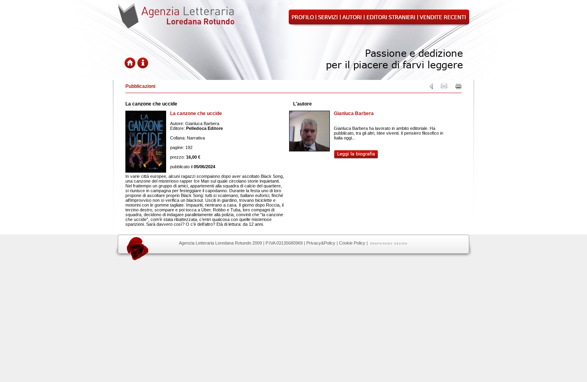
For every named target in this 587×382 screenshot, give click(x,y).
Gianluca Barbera (354, 113)
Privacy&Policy (320, 243)
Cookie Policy (352, 243)
